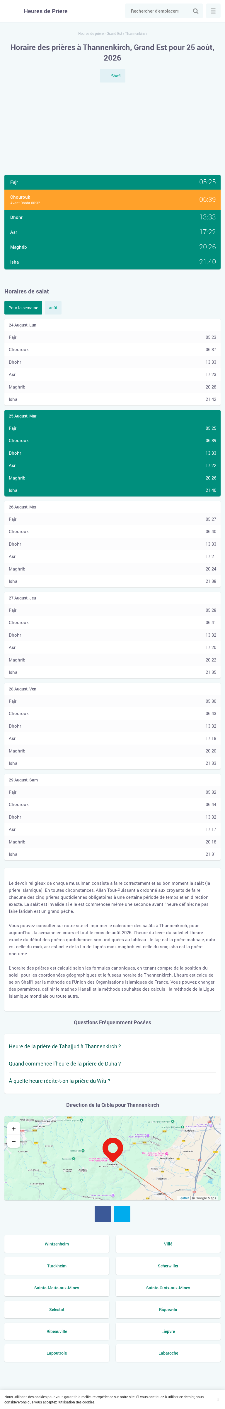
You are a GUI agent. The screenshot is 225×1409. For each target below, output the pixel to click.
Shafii (116, 75)
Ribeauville (57, 1331)
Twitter (122, 1214)
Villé (168, 1244)
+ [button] (14, 1128)
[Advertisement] (112, 129)
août (53, 307)
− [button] (14, 1141)
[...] (213, 11)
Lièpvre (168, 1331)
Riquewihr (168, 1309)
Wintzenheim (57, 1244)
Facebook (103, 1214)
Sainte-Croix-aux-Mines (168, 1288)
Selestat (56, 1309)
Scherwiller (168, 1266)
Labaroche (168, 1353)
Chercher (195, 11)
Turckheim (57, 1266)
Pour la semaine (23, 307)
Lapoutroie (57, 1353)
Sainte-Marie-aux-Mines (56, 1288)
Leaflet (184, 1198)
